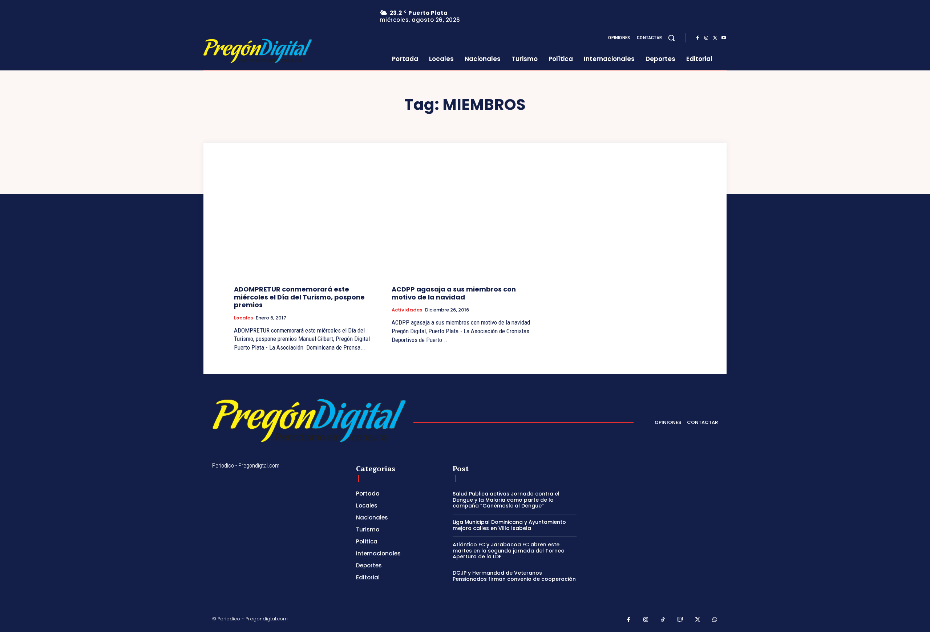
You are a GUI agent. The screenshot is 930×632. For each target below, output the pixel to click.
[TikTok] (663, 620)
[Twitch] (680, 620)
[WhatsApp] (715, 620)
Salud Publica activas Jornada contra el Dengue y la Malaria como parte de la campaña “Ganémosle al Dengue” (506, 500)
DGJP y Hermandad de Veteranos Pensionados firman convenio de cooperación (514, 576)
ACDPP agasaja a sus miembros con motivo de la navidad (454, 293)
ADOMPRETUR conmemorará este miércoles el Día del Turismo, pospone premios (299, 297)
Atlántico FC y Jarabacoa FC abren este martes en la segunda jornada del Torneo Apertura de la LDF (509, 550)
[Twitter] (715, 38)
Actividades (407, 310)
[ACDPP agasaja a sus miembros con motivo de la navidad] (465, 225)
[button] (671, 37)
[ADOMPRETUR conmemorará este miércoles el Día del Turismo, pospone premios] (307, 225)
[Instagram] (706, 38)
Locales (243, 318)
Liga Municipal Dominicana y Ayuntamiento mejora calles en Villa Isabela (509, 525)
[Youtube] (723, 38)
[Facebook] (697, 38)
